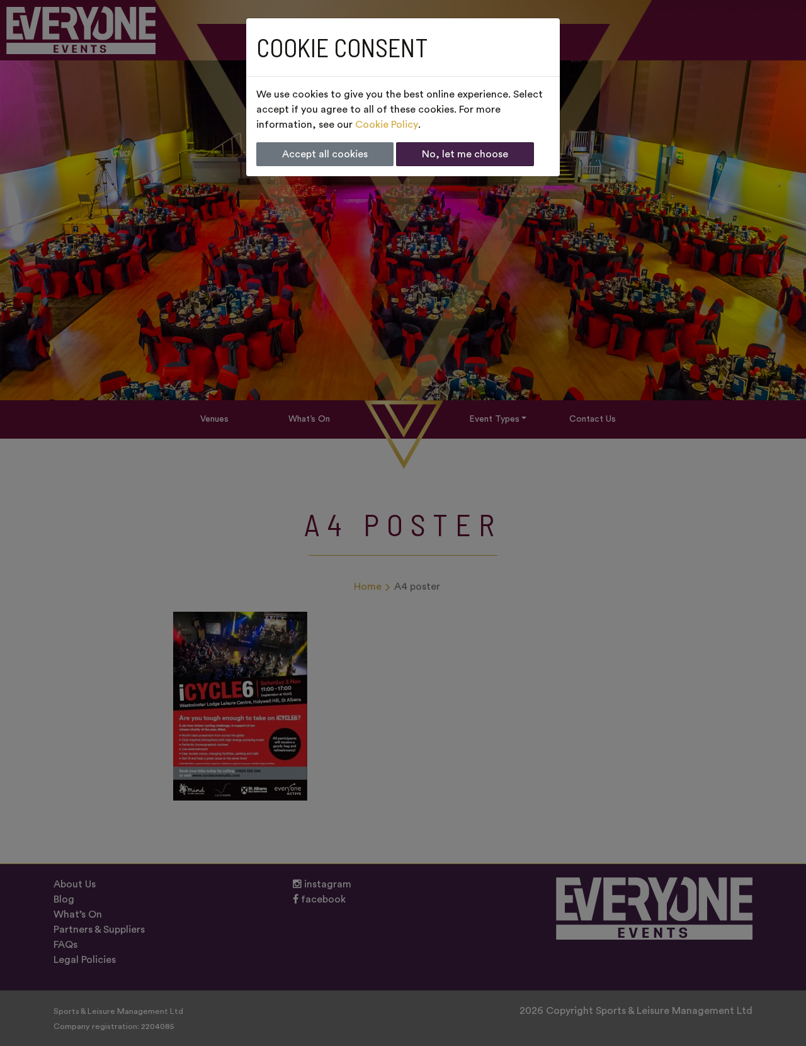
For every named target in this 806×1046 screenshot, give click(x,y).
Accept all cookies (325, 154)
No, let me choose (465, 154)
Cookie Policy (386, 125)
